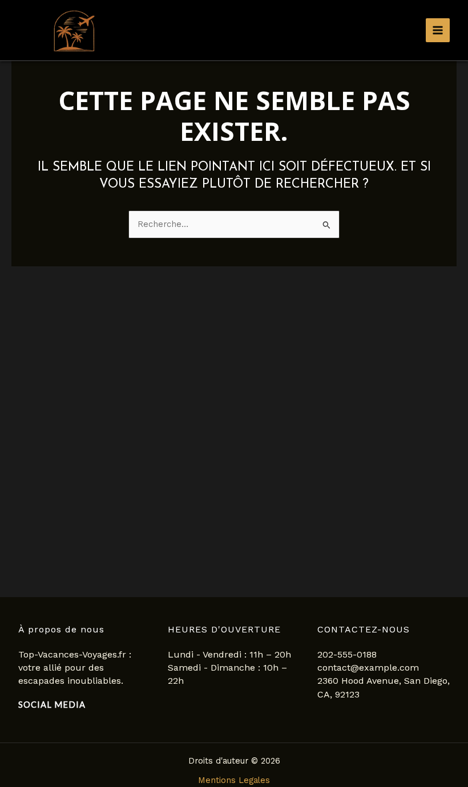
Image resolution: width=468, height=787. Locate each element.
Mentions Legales (234, 780)
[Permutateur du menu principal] (438, 30)
